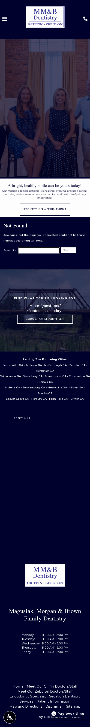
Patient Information (53, 701)
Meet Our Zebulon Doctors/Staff (45, 691)
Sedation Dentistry (64, 696)
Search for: (10, 250)
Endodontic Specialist (28, 696)
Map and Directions (25, 706)
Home (18, 686)
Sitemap (73, 706)
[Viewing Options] (9, 717)
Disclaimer (54, 706)
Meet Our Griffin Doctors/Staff (52, 686)
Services (26, 701)
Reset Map (22, 418)
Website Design (23, 717)
